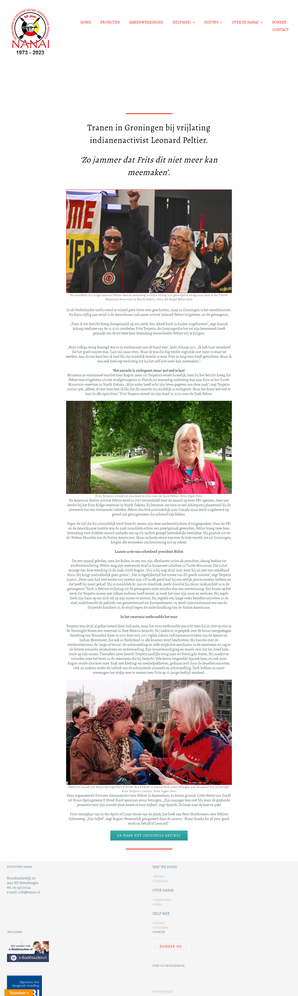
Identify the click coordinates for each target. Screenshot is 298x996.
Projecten (161, 881)
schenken (161, 927)
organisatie (162, 899)
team (158, 904)
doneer (159, 923)
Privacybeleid (162, 991)
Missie (159, 876)
